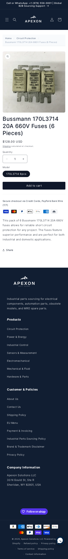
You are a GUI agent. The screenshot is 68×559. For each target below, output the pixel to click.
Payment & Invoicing (19, 430)
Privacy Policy (15, 454)
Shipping (7, 146)
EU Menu (12, 422)
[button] (7, 20)
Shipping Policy (16, 414)
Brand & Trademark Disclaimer (25, 446)
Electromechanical (18, 360)
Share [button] (9, 249)
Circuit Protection (26, 38)
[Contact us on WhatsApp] (60, 540)
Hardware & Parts (18, 376)
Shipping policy (46, 549)
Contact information (35, 554)
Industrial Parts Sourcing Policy (26, 438)
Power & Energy (17, 336)
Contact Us (14, 406)
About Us (12, 398)
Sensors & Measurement (22, 352)
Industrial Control (17, 344)
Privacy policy (48, 543)
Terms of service (25, 549)
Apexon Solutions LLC (32, 539)
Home (8, 38)
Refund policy (31, 543)
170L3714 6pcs (16, 173)
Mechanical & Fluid (18, 368)
